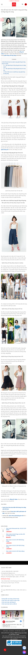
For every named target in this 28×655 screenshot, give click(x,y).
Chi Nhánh (11, 630)
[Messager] (24, 652)
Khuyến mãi (17, 630)
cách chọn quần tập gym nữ (16, 515)
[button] (2, 4)
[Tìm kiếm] (22, 4)
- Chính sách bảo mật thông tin (8, 602)
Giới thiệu (5, 630)
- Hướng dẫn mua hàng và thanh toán (10, 598)
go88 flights (6, 591)
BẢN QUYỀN (4, 632)
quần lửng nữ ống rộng (10, 55)
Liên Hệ (23, 630)
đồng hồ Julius (14, 499)
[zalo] (24, 648)
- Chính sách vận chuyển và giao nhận (10, 600)
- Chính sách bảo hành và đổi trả (9, 604)
